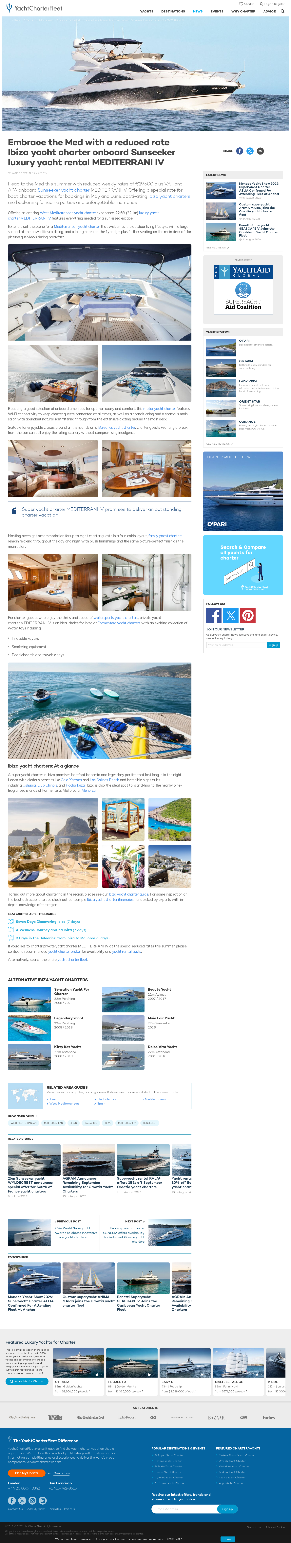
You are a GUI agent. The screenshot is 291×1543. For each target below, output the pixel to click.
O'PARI (244, 341)
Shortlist (249, 4)
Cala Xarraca (71, 779)
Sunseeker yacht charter (63, 190)
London (14, 1483)
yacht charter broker (64, 951)
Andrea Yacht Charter (232, 1472)
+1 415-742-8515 (62, 1488)
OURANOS (247, 422)
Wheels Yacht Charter (232, 1461)
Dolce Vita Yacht (162, 1047)
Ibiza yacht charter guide (128, 894)
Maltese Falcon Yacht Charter (237, 1455)
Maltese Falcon (229, 1382)
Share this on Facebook (239, 151)
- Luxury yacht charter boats (47, 8)
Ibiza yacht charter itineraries (110, 899)
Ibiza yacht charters (169, 196)
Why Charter (243, 11)
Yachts (146, 11)
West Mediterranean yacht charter (68, 212)
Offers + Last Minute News (39, 20)
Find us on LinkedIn (43, 1501)
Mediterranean (155, 1099)
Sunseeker (149, 1123)
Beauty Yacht (159, 989)
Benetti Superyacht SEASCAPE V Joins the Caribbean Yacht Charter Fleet (258, 230)
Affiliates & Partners (62, 1509)
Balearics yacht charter (116, 427)
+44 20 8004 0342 (24, 1488)
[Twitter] (231, 615)
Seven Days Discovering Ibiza (48, 921)
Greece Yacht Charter (167, 1472)
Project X (117, 1382)
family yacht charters (165, 535)
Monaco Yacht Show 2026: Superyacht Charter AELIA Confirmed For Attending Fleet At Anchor (259, 189)
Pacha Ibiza (75, 785)
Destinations (173, 11)
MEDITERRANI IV (127, 1123)
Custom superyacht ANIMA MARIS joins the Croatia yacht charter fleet (257, 210)
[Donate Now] (243, 290)
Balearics (91, 1123)
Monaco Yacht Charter (168, 1461)
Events (217, 11)
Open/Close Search (282, 11)
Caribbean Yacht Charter (169, 1483)
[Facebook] (214, 615)
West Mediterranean (64, 1103)
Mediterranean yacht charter (77, 226)
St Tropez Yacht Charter (168, 1455)
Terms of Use (254, 1527)
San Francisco (60, 1483)
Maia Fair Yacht (161, 1018)
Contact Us (15, 1509)
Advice (269, 11)
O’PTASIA (246, 361)
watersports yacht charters (115, 617)
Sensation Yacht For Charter (71, 991)
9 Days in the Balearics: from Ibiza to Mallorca (63, 938)
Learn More (174, 1539)
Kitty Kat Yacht (67, 1047)
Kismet (274, 1382)
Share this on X (250, 151)
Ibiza (52, 1099)
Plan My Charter (26, 1473)
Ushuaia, (30, 785)
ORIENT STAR (249, 401)
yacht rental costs (126, 951)
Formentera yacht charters (119, 623)
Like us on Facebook (12, 1501)
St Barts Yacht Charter (168, 1466)
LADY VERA (248, 381)
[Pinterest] (248, 615)
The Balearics (107, 1099)
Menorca (89, 790)
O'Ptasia (62, 1382)
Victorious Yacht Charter (234, 1466)
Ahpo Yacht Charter (231, 1483)
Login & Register (274, 4)
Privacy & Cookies (275, 1527)
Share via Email (260, 151)
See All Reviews (218, 443)
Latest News (216, 175)
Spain (101, 1103)
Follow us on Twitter (22, 1501)
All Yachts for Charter (29, 1381)
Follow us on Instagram (32, 1501)
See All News (216, 247)
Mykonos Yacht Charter (168, 1477)
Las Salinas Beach (104, 779)
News (198, 11)
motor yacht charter (159, 408)
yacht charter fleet (72, 959)
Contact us (61, 1473)
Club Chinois (47, 785)
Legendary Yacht (68, 1018)
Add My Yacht (36, 1509)
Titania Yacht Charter (232, 1477)
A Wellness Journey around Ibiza (51, 930)
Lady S (167, 1382)
